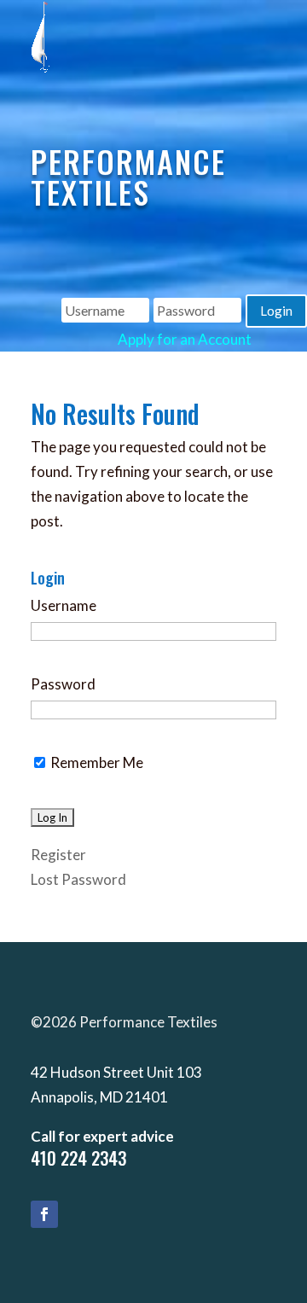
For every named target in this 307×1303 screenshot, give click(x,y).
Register (58, 855)
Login (276, 310)
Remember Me (95, 762)
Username (63, 605)
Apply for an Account (185, 339)
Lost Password (78, 879)
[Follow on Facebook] (44, 1214)
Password (63, 684)
